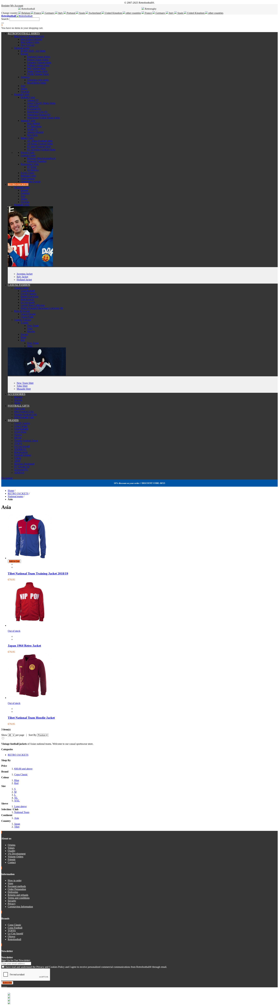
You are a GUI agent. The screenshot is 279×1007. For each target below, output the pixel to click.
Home (11, 490)
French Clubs (27, 152)
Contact (12, 862)
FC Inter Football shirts (39, 146)
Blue (16, 780)
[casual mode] (37, 374)
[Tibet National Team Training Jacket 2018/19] (30, 558)
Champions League (31, 181)
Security (12, 900)
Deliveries (13, 892)
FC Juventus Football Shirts (41, 149)
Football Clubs (21, 94)
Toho (29, 328)
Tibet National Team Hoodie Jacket (31, 717)
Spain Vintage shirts (37, 71)
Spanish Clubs (28, 120)
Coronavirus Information (20, 906)
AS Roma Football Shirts (40, 143)
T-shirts (24, 322)
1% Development (17, 853)
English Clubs (28, 97)
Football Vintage (22, 455)
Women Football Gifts (25, 414)
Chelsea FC (33, 106)
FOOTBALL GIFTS (18, 405)
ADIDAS (19, 472)
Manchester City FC (37, 111)
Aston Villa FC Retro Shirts (41, 103)
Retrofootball (27, 299)
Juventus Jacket (24, 273)
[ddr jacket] (30, 265)
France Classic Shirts (37, 59)
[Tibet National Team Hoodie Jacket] (30, 697)
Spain (82, 13)
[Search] (2, 23)
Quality (11, 850)
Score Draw (20, 432)
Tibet (16, 826)
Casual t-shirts (21, 287)
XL (16, 797)
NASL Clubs (27, 172)
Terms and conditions (19, 898)
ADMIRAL (20, 449)
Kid (23, 340)
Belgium (26, 13)
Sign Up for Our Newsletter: (15, 960)
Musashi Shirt (24, 388)
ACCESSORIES (16, 394)
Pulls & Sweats (22, 311)
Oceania (25, 91)
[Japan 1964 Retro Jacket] (30, 625)
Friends (11, 859)
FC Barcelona (34, 126)
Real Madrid (33, 123)
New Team (32, 325)
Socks (17, 402)
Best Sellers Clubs (30, 42)
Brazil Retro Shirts (36, 82)
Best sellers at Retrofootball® (29, 36)
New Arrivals (27, 45)
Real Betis (32, 135)
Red (16, 783)
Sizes (10, 883)
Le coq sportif (28, 302)
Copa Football (15, 927)
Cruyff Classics (28, 293)
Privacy (12, 903)
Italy (60, 13)
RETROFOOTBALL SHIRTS (24, 33)
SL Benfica (33, 170)
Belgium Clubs (28, 175)
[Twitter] (3, 985)
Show (4, 735)
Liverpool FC (34, 109)
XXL (17, 800)
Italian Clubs (27, 138)
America (25, 77)
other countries (133, 13)
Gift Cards (19, 408)
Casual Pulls (27, 317)
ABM (17, 461)
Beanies (18, 397)
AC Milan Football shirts (39, 141)
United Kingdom (113, 13)
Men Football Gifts (24, 411)
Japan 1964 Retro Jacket (24, 645)
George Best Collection (33, 305)
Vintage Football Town (26, 440)
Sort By (32, 735)
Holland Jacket (24, 279)
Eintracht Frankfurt (36, 161)
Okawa (18, 434)
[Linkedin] (5, 985)
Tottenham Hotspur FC (39, 114)
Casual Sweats (28, 314)
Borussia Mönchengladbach (41, 158)
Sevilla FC (32, 129)
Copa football (28, 290)
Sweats (24, 334)
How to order (14, 880)
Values (11, 848)
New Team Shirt (25, 383)
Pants (23, 337)
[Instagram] (4, 985)
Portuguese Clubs (30, 164)
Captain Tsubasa (22, 319)
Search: (5, 19)
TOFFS (18, 443)
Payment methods (17, 886)
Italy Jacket (22, 276)
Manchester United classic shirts (43, 117)
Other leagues (28, 178)
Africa (24, 88)
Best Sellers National (31, 39)
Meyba (17, 437)
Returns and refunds (18, 895)
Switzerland (95, 13)
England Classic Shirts (38, 56)
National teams (21, 48)
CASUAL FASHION (19, 285)
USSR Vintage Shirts (38, 74)
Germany (49, 13)
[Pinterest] (6, 985)
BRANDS (13, 420)
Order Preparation (17, 889)
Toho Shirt (22, 386)
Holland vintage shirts (38, 65)
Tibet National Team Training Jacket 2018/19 (38, 573)
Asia (23, 85)
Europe (24, 53)
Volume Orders (15, 856)
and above (23, 768)
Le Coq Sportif (22, 446)
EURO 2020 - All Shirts (33, 51)
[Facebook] (2, 985)
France (37, 13)
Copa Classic (21, 426)
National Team (21, 812)
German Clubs (28, 155)
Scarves (18, 400)
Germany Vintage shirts (39, 62)
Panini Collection (29, 296)
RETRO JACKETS (18, 184)
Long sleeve (20, 806)
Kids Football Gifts (24, 417)
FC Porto (31, 167)
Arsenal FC (33, 100)
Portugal (71, 13)
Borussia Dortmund (24, 463)
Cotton (17, 458)
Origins (11, 845)
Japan (17, 823)
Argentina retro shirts (38, 80)
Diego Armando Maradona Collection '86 (42, 308)
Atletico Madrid (35, 132)
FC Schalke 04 (21, 466)
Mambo (31, 331)
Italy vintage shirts (36, 68)
